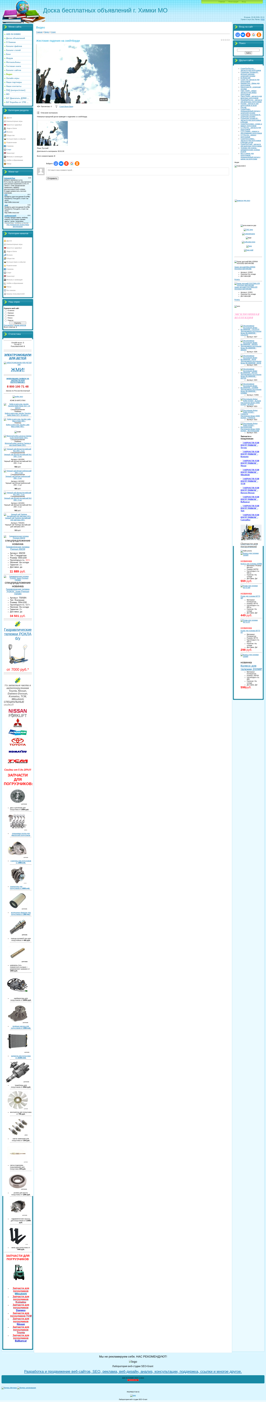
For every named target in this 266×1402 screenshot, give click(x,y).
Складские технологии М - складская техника (251, 115)
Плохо (10, 318)
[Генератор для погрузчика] (18, 883)
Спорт (8, 149)
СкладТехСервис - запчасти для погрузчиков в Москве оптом (251, 140)
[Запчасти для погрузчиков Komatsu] (17, 755)
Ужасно (10, 320)
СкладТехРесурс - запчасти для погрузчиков (251, 69)
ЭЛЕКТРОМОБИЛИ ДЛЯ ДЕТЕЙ (17, 356)
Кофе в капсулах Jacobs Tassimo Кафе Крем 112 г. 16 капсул (18, 414)
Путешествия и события (16, 139)
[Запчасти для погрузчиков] (17, 1281)
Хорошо (11, 313)
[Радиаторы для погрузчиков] (18, 1052)
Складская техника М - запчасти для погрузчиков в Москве (251, 120)
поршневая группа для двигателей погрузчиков (20, 834)
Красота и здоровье (14, 125)
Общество (10, 135)
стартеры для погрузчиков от (20, 862)
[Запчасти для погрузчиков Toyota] (17, 746)
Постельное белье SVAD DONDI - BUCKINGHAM (250, 430)
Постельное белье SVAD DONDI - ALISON (250, 403)
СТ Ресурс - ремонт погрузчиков (248, 136)
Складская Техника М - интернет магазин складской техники (250, 74)
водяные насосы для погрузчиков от (21, 1027)
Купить (237, 279)
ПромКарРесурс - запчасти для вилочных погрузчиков (251, 101)
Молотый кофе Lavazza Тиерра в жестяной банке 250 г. (18, 444)
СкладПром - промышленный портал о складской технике (250, 111)
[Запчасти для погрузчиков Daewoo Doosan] (18, 737)
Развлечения (11, 142)
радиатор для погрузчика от (21, 1057)
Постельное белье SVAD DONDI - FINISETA (250, 417)
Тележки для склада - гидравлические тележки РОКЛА (250, 149)
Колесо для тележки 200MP (251, 667)
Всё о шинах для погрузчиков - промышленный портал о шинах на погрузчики (250, 156)
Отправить (52, 178)
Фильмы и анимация (14, 157)
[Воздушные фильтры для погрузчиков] (17, 909)
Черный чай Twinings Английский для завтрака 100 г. (17, 519)
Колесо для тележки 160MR (251, 564)
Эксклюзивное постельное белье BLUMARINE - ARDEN (251, 348)
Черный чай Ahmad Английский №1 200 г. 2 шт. (18, 455)
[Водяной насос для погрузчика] (17, 1023)
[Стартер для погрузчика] (17, 857)
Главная (222, 2)
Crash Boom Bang (66, 106)
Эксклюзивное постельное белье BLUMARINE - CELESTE (251, 333)
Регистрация (233, 2)
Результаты (8, 325)
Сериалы (10, 146)
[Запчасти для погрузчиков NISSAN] (17, 717)
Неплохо (11, 315)
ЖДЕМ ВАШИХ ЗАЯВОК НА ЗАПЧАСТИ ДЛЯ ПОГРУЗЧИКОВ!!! (17, 380)
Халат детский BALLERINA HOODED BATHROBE (244, 268)
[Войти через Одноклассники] (77, 163)
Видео (46, 32)
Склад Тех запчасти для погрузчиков (250, 80)
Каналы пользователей (15, 294)
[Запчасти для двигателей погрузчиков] (17, 830)
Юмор (8, 164)
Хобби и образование (14, 160)
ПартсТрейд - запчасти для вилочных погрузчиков (251, 97)
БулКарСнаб (245, 78)
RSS (262, 19)
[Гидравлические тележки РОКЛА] (17, 664)
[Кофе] (18, 396)
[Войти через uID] (56, 163)
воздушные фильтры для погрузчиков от (21, 913)
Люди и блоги (11, 128)
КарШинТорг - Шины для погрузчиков (250, 84)
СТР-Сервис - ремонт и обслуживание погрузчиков (251, 132)
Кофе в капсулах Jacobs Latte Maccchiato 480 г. (17, 425)
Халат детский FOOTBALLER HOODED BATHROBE (245, 288)
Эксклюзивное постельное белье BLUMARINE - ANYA (251, 362)
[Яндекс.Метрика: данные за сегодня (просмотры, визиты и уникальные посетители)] (9, 1388)
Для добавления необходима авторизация (17, 225)
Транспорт (10, 153)
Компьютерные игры (14, 121)
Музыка (9, 132)
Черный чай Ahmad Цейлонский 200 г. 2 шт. (17, 477)
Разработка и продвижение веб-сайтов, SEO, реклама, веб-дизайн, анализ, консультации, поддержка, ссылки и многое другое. (133, 1371)
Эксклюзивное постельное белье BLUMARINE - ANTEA (251, 376)
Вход (244, 2)
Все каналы (11, 290)
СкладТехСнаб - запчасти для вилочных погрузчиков (251, 145)
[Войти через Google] (71, 163)
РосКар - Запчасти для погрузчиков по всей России (249, 105)
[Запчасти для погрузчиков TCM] (18, 766)
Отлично (11, 310)
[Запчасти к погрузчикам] (251, 540)
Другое (9, 118)
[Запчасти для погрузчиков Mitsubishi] (18, 727)
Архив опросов (20, 325)
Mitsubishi (21, 1291)
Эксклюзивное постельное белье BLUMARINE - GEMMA (251, 391)
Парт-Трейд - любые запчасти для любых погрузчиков (249, 92)
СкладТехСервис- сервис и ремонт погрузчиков (251, 125)
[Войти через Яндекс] (66, 163)
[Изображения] (52, 133)
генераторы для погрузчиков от (20, 887)
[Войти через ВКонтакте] (61, 163)
